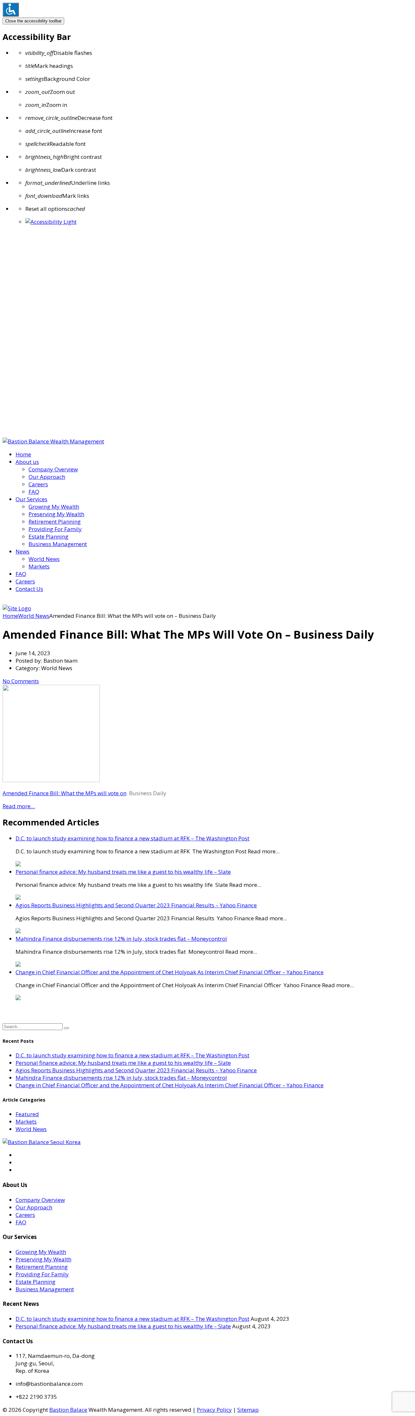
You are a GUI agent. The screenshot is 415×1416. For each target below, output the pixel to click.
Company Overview (53, 469)
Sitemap (248, 1409)
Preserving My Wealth (56, 514)
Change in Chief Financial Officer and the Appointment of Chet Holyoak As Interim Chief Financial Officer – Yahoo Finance (170, 972)
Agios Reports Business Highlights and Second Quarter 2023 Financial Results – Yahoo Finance (136, 905)
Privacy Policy (214, 1409)
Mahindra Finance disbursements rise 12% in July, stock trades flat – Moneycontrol (121, 938)
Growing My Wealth (54, 506)
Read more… (19, 806)
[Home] (17, 608)
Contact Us (29, 589)
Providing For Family (55, 529)
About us (27, 462)
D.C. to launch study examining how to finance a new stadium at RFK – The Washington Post (132, 838)
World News (44, 559)
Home (23, 454)
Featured (27, 1114)
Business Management (58, 544)
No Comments (21, 681)
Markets (39, 566)
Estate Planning (48, 536)
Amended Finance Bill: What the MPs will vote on (64, 793)
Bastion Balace (68, 1409)
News (23, 551)
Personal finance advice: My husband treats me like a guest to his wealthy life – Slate (123, 871)
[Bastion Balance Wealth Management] (53, 441)
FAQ (34, 491)
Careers (38, 484)
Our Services (31, 499)
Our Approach (47, 476)
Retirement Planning (55, 521)
